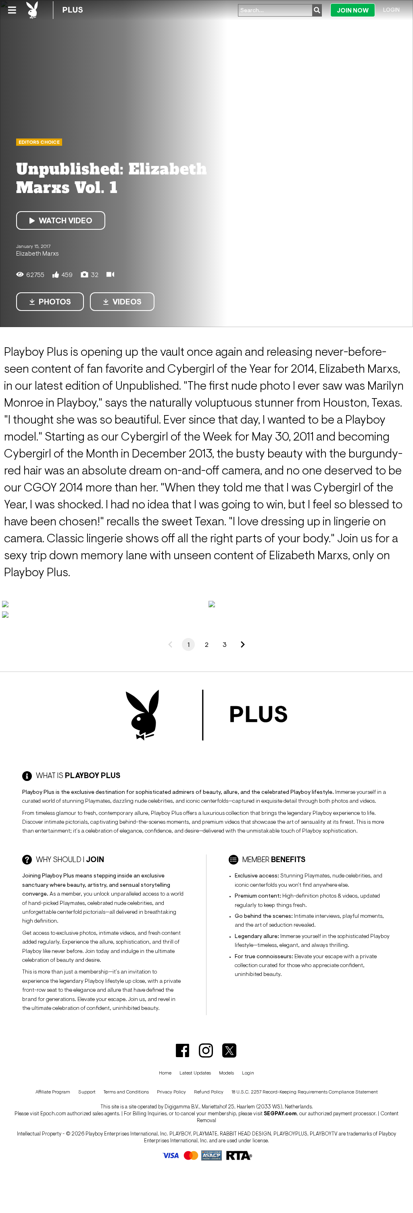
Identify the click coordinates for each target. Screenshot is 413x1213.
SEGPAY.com (280, 1113)
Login (391, 10)
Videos (127, 302)
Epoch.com (53, 1113)
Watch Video (65, 220)
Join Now (353, 10)
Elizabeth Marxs (37, 253)
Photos (55, 302)
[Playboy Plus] (54, 10)
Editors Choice (39, 142)
